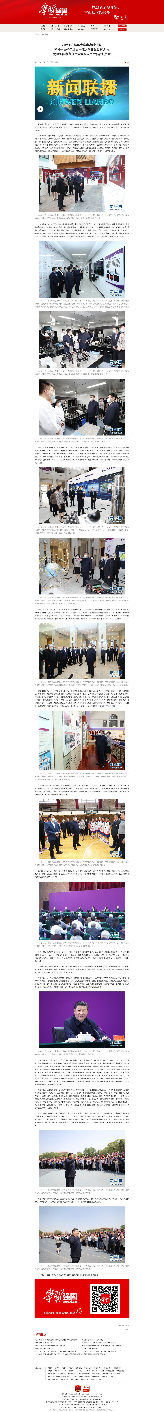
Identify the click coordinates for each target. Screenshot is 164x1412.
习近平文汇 (68, 26)
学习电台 (81, 29)
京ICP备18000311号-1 (78, 1404)
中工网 (64, 1371)
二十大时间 (55, 26)
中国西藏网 (74, 1379)
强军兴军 (94, 29)
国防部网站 (71, 1373)
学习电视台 (68, 29)
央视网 (71, 1368)
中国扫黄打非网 (107, 1373)
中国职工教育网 (96, 1379)
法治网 (94, 1371)
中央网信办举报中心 (63, 1376)
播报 (128, 62)
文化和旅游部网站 (84, 1373)
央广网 (57, 1371)
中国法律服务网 (53, 1379)
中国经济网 (108, 1368)
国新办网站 (96, 1373)
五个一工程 (55, 29)
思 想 (43, 26)
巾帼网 (117, 1373)
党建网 (71, 1371)
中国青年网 (98, 1368)
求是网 (101, 1371)
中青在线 (79, 1371)
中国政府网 (51, 1373)
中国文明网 (120, 1371)
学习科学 (107, 26)
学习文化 (107, 29)
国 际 (43, 29)
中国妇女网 (84, 1379)
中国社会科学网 (84, 1376)
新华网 (57, 1368)
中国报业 (51, 1376)
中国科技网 (96, 1376)
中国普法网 (64, 1379)
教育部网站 (61, 1373)
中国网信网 (110, 1371)
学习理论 (81, 26)
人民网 (50, 1368)
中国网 (64, 1368)
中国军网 (87, 1371)
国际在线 (79, 1368)
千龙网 (74, 1376)
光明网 (50, 1371)
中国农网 (105, 1376)
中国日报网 (88, 1368)
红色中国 (94, 26)
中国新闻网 (117, 1368)
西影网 (113, 1376)
